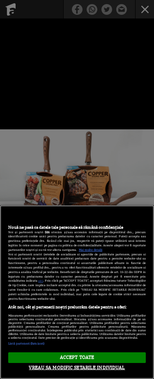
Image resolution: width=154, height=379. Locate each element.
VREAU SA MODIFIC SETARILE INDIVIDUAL (77, 367)
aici (40, 281)
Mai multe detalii (90, 250)
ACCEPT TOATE (77, 357)
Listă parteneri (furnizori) (26, 343)
